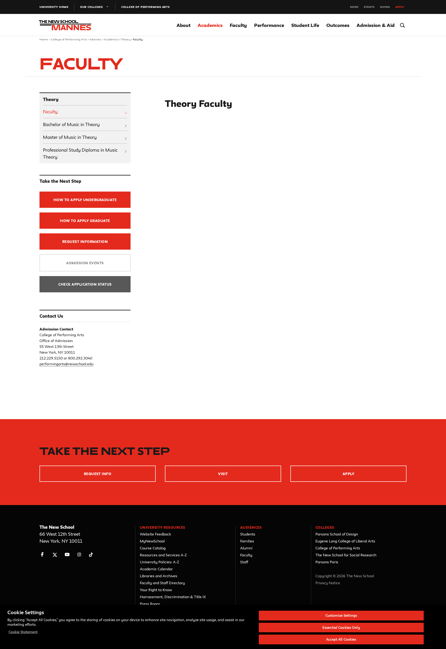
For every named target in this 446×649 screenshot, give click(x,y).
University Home (54, 6)
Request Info (98, 474)
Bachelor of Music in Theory (71, 124)
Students (247, 534)
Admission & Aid (376, 25)
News (354, 6)
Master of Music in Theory (70, 137)
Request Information (85, 242)
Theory (126, 39)
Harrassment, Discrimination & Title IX (173, 597)
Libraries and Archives (158, 576)
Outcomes (337, 25)
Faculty (238, 25)
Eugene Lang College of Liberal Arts (345, 541)
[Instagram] (79, 554)
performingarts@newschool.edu (66, 364)
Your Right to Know (156, 590)
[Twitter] (55, 554)
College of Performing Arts (145, 6)
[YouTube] (67, 554)
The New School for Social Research (345, 555)
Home (43, 39)
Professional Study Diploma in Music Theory (80, 153)
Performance (269, 25)
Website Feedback (155, 534)
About (183, 25)
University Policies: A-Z (159, 562)
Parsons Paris (326, 562)
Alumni (246, 548)
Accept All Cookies (341, 639)
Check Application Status (85, 284)
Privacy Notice (327, 583)
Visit (223, 474)
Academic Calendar (156, 569)
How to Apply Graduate (85, 221)
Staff (244, 562)
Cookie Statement (23, 632)
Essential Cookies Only (341, 627)
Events (369, 6)
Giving (385, 6)
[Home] (67, 25)
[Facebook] (42, 554)
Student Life (305, 25)
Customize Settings (341, 615)
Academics (210, 25)
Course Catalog (153, 548)
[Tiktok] (91, 554)
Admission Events (85, 263)
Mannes (95, 39)
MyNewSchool (152, 541)
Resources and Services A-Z (163, 555)
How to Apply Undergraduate (85, 200)
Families (247, 541)
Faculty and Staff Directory (162, 583)
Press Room (150, 604)
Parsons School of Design (336, 534)
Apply (399, 6)
